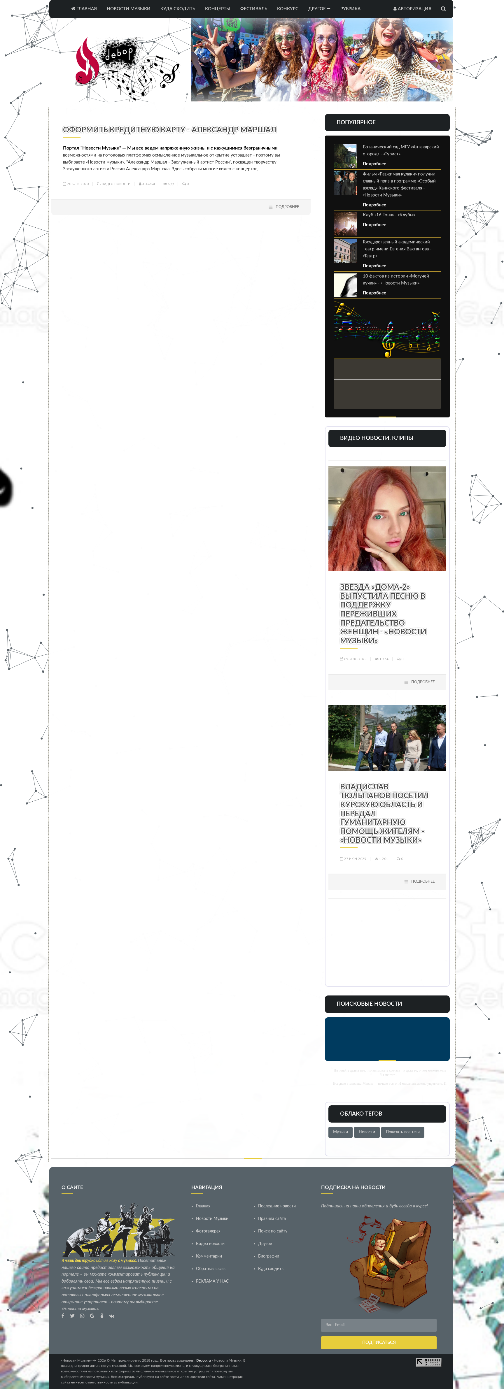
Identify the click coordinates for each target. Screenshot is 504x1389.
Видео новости (116, 184)
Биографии (268, 1256)
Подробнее (287, 207)
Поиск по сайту (272, 1231)
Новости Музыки (128, 9)
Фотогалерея (208, 1231)
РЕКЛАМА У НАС (212, 1281)
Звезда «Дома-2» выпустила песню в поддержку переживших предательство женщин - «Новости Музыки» (383, 614)
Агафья (148, 184)
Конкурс (287, 9)
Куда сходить (177, 9)
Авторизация (414, 9)
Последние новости (277, 1206)
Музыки (340, 1132)
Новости (367, 1132)
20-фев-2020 (77, 184)
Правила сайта (272, 1219)
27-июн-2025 (354, 858)
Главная (86, 9)
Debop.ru (203, 1360)
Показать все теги (403, 1132)
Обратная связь (210, 1269)
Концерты (217, 9)
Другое (317, 9)
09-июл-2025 (355, 659)
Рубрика (350, 9)
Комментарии (209, 1256)
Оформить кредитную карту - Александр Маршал (169, 130)
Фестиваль (253, 9)
